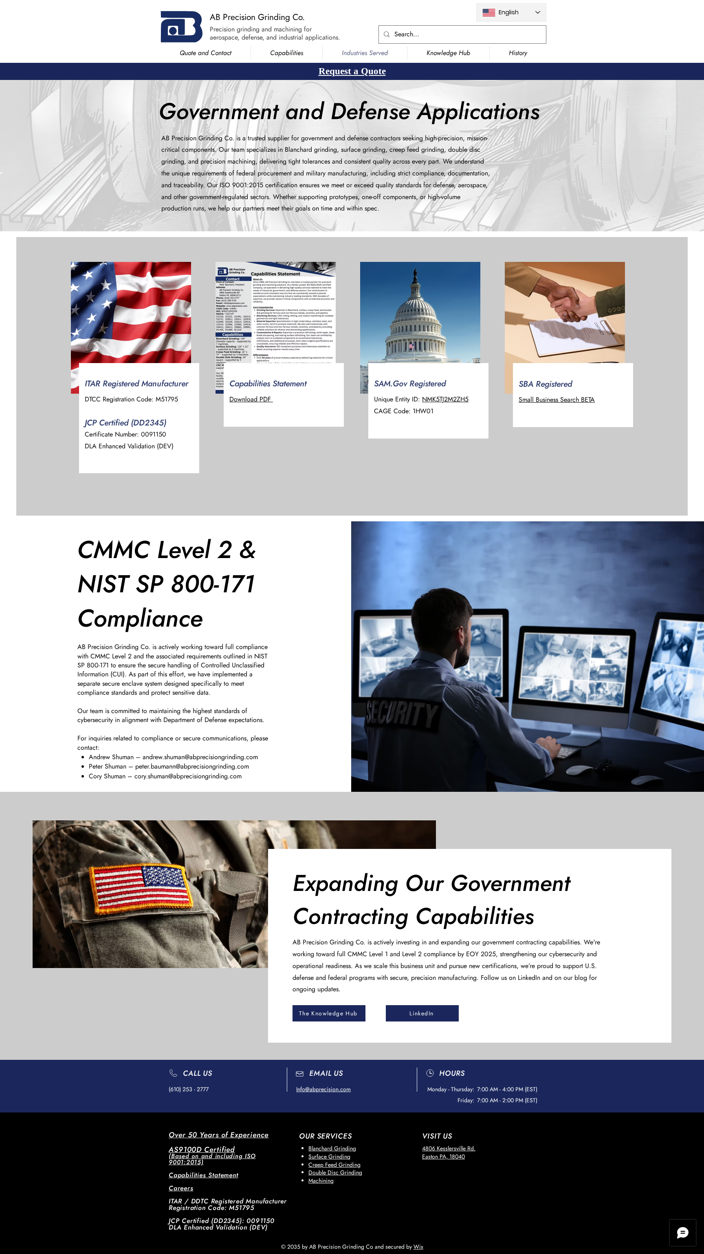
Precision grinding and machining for (261, 29)
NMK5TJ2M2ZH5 (445, 399)
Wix (418, 1247)
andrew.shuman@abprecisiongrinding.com (200, 757)
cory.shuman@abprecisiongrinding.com (188, 776)
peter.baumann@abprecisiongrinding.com (192, 766)
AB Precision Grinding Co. (257, 17)
